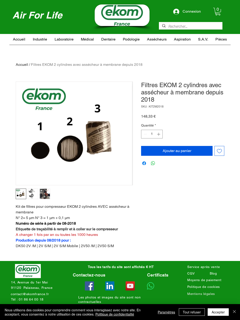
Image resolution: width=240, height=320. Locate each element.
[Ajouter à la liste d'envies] (219, 151)
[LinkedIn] (109, 285)
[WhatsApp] (150, 285)
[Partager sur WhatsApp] (153, 163)
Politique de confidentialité (114, 314)
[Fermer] (234, 312)
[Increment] (159, 134)
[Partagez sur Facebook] (144, 163)
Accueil (22, 64)
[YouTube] (130, 285)
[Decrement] (145, 134)
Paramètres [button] (166, 312)
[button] (217, 11)
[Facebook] (89, 285)
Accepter (218, 312)
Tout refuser (192, 312)
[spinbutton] (152, 134)
